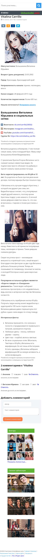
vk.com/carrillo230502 (23, 124)
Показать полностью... (17, 462)
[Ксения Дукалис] (29, 459)
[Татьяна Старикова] (20, 451)
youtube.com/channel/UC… (23, 132)
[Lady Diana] (20, 442)
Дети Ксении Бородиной (18, 531)
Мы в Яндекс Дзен (18, 556)
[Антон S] (20, 459)
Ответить (34, 374)
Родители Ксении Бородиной (19, 509)
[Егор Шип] (29, 451)
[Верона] (29, 442)
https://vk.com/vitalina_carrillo (23, 136)
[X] (17, 26)
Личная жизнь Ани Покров (19, 486)
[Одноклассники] (8, 26)
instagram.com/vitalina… (25, 129)
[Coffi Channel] (12, 451)
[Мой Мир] (12, 26)
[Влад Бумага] (12, 442)
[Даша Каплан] (12, 459)
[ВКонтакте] (3, 26)
